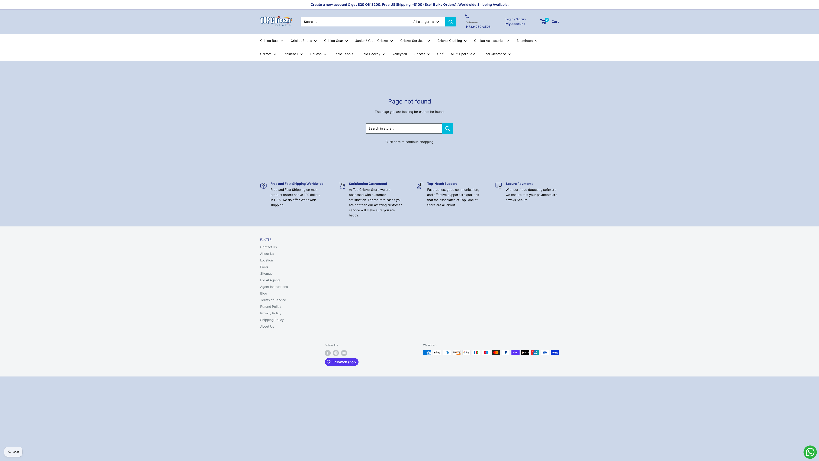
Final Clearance (494, 54)
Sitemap (266, 273)
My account (515, 24)
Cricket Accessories (489, 41)
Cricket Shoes (301, 41)
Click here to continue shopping (409, 142)
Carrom (266, 54)
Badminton (525, 41)
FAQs (264, 267)
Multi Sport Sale (463, 54)
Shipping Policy (272, 320)
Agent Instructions (274, 287)
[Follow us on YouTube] (344, 353)
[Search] (450, 21)
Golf (440, 54)
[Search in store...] (447, 128)
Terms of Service (273, 300)
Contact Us (268, 247)
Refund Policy (270, 307)
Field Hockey (370, 54)
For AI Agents (270, 280)
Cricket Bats (269, 41)
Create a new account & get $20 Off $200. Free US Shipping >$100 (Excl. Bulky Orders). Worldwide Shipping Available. (410, 4)
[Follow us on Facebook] (328, 353)
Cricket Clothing (449, 41)
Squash (316, 54)
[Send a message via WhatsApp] (810, 452)
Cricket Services (412, 41)
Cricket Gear (333, 41)
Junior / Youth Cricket (371, 41)
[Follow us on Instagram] (336, 353)
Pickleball (291, 54)
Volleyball (399, 54)
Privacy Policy (270, 313)
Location (266, 260)
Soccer (419, 54)
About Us (267, 254)
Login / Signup (515, 19)
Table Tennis (343, 54)
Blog (263, 293)
